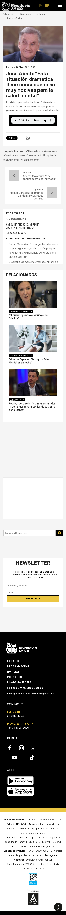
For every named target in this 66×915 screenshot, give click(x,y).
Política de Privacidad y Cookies (25, 688)
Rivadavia (51, 151)
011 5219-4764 (15, 715)
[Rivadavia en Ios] (20, 791)
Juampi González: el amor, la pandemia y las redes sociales (26, 195)
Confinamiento (30, 159)
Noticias (13, 671)
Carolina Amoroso (14, 155)
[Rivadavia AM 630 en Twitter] (35, 747)
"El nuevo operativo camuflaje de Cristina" (28, 317)
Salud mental (11, 159)
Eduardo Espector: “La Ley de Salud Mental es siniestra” (29, 361)
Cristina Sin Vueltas (21, 311)
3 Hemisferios (16, 219)
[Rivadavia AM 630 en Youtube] (14, 757)
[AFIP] (33, 879)
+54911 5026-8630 (18, 727)
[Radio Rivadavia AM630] (16, 6)
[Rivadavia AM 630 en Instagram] (23, 748)
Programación (18, 666)
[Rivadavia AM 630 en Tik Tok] (32, 757)
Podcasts (14, 677)
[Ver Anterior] (14, 175)
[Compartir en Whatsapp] (28, 137)
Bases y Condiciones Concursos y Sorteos (30, 693)
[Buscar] (59, 533)
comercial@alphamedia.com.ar (25, 855)
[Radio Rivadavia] (21, 647)
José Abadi (34, 155)
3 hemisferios (35, 151)
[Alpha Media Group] (33, 897)
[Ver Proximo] (52, 192)
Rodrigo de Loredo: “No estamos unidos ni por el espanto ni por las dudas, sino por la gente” (32, 406)
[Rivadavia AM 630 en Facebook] (11, 748)
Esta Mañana (17, 399)
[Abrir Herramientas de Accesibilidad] (58, 907)
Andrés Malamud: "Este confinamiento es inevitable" (39, 177)
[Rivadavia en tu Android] (20, 780)
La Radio (13, 661)
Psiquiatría (50, 155)
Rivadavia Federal (20, 682)
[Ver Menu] (60, 5)
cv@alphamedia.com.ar (39, 859)
